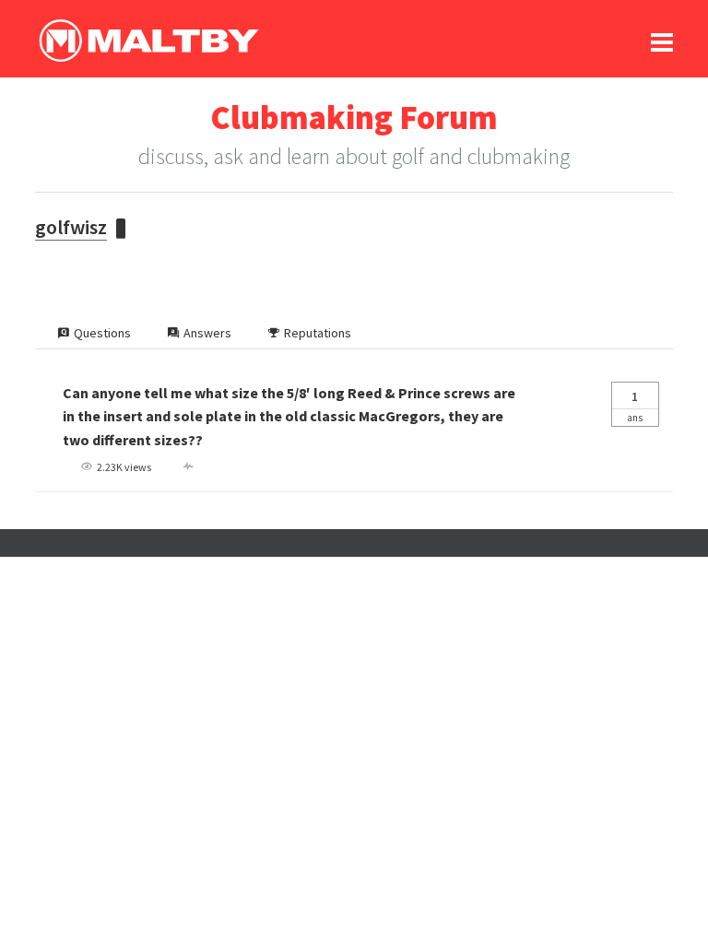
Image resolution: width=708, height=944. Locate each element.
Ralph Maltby (148, 40)
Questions (102, 332)
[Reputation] (120, 228)
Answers (207, 332)
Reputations (317, 332)
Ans (635, 406)
